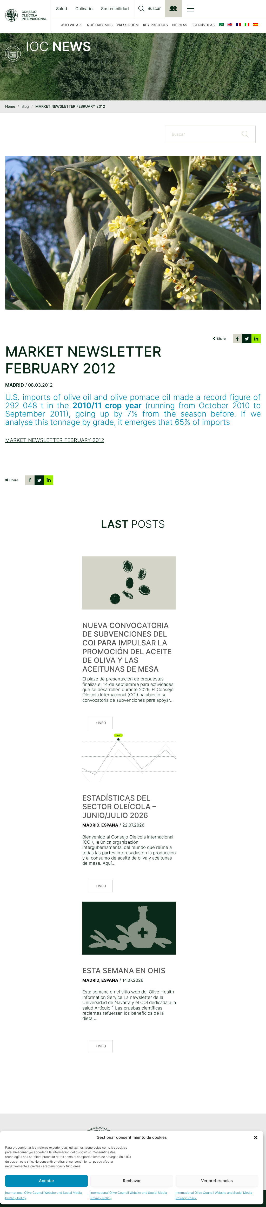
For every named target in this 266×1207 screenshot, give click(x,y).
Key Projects (155, 25)
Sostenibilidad (115, 8)
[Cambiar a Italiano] (248, 25)
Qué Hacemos (99, 25)
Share (221, 338)
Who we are (72, 25)
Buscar (154, 8)
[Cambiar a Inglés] (231, 25)
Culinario (84, 8)
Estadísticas (203, 25)
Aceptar (46, 1180)
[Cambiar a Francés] (239, 25)
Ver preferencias (217, 1180)
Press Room (128, 25)
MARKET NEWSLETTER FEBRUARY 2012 (54, 440)
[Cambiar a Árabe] (222, 25)
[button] (255, 1137)
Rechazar (132, 1180)
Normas (179, 25)
